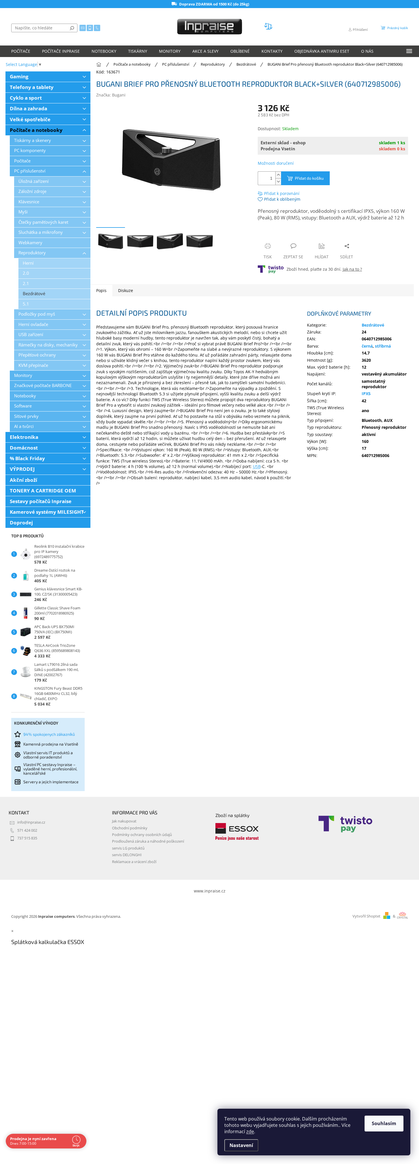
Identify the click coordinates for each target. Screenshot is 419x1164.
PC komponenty (30, 150)
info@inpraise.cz (31, 822)
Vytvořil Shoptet (366, 916)
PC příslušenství (29, 171)
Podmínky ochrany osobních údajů (142, 834)
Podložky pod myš (36, 314)
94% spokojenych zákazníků (49, 734)
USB (257, 466)
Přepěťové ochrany (37, 355)
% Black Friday (27, 458)
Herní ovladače (33, 324)
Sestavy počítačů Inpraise (40, 501)
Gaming (19, 76)
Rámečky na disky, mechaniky (48, 345)
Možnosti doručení (276, 163)
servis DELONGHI (127, 854)
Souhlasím (384, 1123)
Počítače (22, 161)
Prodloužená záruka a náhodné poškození (148, 841)
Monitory (23, 375)
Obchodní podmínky (129, 828)
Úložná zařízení (33, 181)
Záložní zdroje (32, 191)
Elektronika (24, 437)
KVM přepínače (33, 365)
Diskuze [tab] (125, 290)
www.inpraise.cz (209, 891)
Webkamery (30, 243)
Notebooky (25, 396)
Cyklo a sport (26, 97)
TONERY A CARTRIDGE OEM (43, 490)
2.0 (26, 273)
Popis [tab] (101, 290)
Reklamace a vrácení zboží (134, 861)
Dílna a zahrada (28, 108)
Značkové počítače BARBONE (43, 385)
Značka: (111, 95)
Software (23, 406)
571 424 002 (27, 830)
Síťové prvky (26, 416)
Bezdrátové (34, 294)
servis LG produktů (128, 848)
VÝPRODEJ (22, 469)
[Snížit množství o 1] (278, 181)
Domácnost (24, 447)
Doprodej (21, 522)
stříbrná (383, 346)
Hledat (72, 28)
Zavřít (288, 235)
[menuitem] (20, 51)
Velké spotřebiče (30, 119)
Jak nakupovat (124, 821)
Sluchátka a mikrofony (40, 232)
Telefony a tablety (32, 87)
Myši (23, 212)
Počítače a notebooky (36, 130)
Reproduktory (32, 253)
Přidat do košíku (309, 178)
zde (250, 1131)
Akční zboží (23, 480)
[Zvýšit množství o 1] (278, 175)
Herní (28, 263)
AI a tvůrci (24, 426)
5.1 (26, 304)
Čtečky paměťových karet (43, 222)
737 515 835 (27, 838)
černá (367, 346)
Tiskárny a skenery (32, 140)
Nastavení (241, 1145)
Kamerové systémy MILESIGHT (47, 512)
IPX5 (366, 393)
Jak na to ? (352, 269)
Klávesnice (28, 202)
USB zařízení (30, 334)
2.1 (26, 283)
